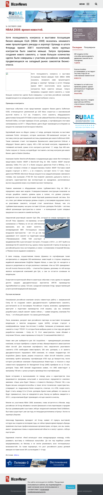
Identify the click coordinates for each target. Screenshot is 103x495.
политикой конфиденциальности (38, 490)
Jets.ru (16, 455)
